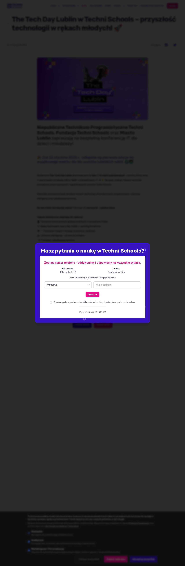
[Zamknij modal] (143, 250)
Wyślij (91, 294)
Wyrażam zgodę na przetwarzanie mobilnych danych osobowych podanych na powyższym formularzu (94, 302)
